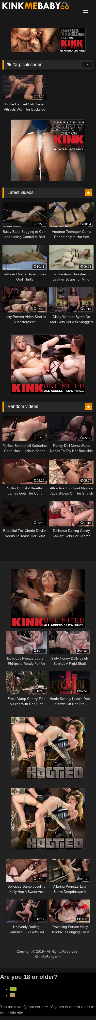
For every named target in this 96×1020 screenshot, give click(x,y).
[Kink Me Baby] (39, 6)
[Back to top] (80, 1005)
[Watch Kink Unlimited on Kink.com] (48, 51)
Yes (13, 989)
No (12, 995)
